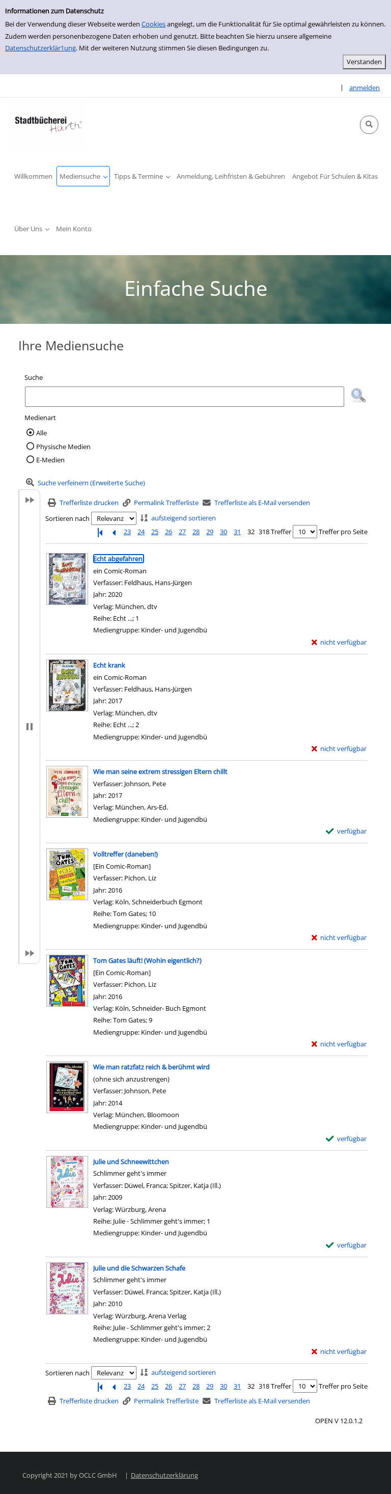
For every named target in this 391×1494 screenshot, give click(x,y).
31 (237, 531)
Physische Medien (63, 446)
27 (182, 531)
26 (168, 531)
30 (223, 531)
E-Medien (50, 459)
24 (141, 531)
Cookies (153, 24)
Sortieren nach (67, 518)
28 (196, 531)
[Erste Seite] (100, 532)
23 (127, 531)
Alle (41, 432)
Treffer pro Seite (343, 531)
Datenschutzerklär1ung (40, 47)
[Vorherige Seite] (113, 532)
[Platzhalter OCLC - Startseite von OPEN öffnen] (48, 123)
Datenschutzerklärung (164, 1475)
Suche (33, 377)
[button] (369, 125)
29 (209, 531)
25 (154, 531)
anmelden (364, 87)
